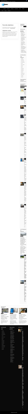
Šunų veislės (22, 74)
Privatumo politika (13, 1)
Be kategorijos (25, 159)
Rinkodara (9, 10)
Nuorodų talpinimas (7, 1)
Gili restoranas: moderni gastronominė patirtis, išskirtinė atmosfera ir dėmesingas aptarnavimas (23, 386)
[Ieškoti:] (23, 26)
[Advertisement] (14, 17)
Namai (20, 8)
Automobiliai (16, 8)
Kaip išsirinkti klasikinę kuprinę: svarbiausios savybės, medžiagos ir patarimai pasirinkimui (12, 359)
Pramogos (12, 8)
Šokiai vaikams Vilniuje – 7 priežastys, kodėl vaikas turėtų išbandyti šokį (23, 34)
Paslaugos (8, 8)
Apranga (23, 8)
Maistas (6, 10)
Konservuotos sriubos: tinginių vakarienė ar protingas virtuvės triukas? (23, 43)
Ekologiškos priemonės (23, 81)
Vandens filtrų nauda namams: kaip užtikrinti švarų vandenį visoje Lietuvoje (23, 39)
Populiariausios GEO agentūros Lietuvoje (12, 355)
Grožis (2, 10)
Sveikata (4, 8)
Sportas (3, 344)
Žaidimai (3, 349)
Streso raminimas (25, 109)
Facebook (26, 0)
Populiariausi (23, 86)
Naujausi (22, 87)
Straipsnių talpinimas (3, 1)
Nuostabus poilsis (25, 100)
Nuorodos (10, 1)
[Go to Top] (27, 413)
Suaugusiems (22, 73)
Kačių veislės (22, 64)
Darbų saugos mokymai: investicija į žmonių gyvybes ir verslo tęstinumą (25, 215)
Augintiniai (22, 59)
